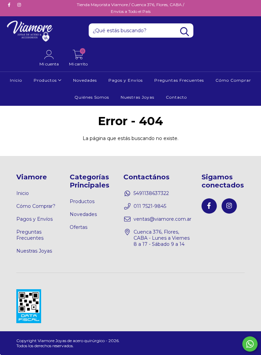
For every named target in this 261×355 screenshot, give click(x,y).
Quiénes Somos (91, 97)
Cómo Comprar (233, 80)
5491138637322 (151, 193)
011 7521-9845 (150, 206)
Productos (46, 80)
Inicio (16, 80)
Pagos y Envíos (125, 80)
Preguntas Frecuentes (179, 80)
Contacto (176, 97)
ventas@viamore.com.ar (162, 219)
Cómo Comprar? (35, 206)
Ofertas (78, 227)
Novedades (85, 80)
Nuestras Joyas (137, 97)
